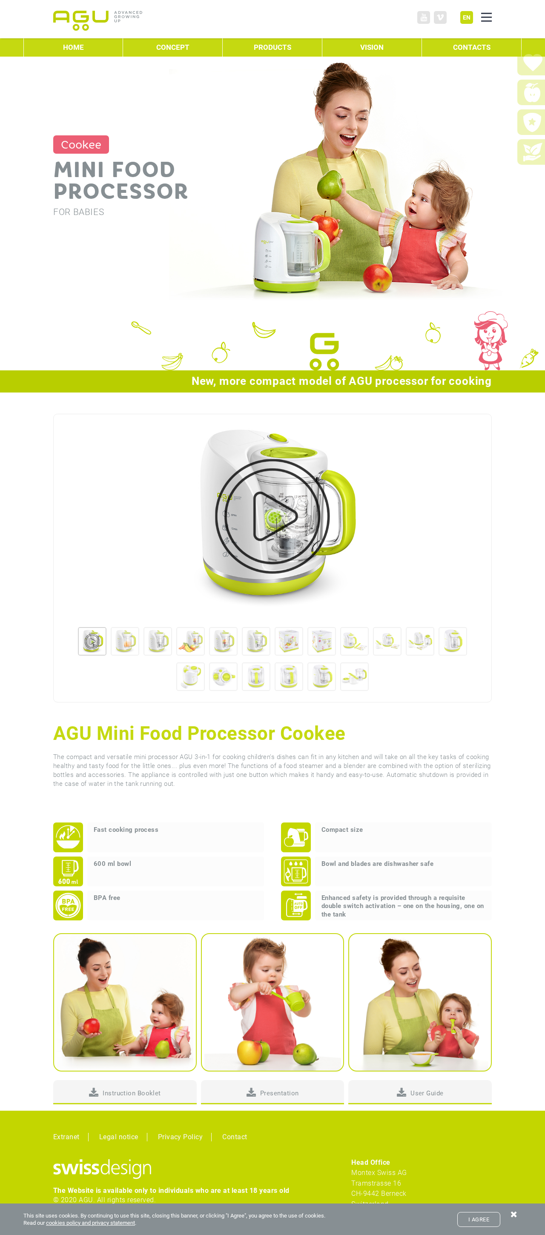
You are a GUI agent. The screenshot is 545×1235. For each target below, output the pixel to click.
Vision (372, 47)
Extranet (66, 1137)
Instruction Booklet (132, 1093)
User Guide (427, 1093)
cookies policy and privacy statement (90, 1223)
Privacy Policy (180, 1137)
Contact (234, 1137)
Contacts (471, 47)
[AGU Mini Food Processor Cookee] (272, 516)
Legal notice (118, 1137)
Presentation (279, 1093)
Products (272, 47)
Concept (172, 47)
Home (73, 47)
